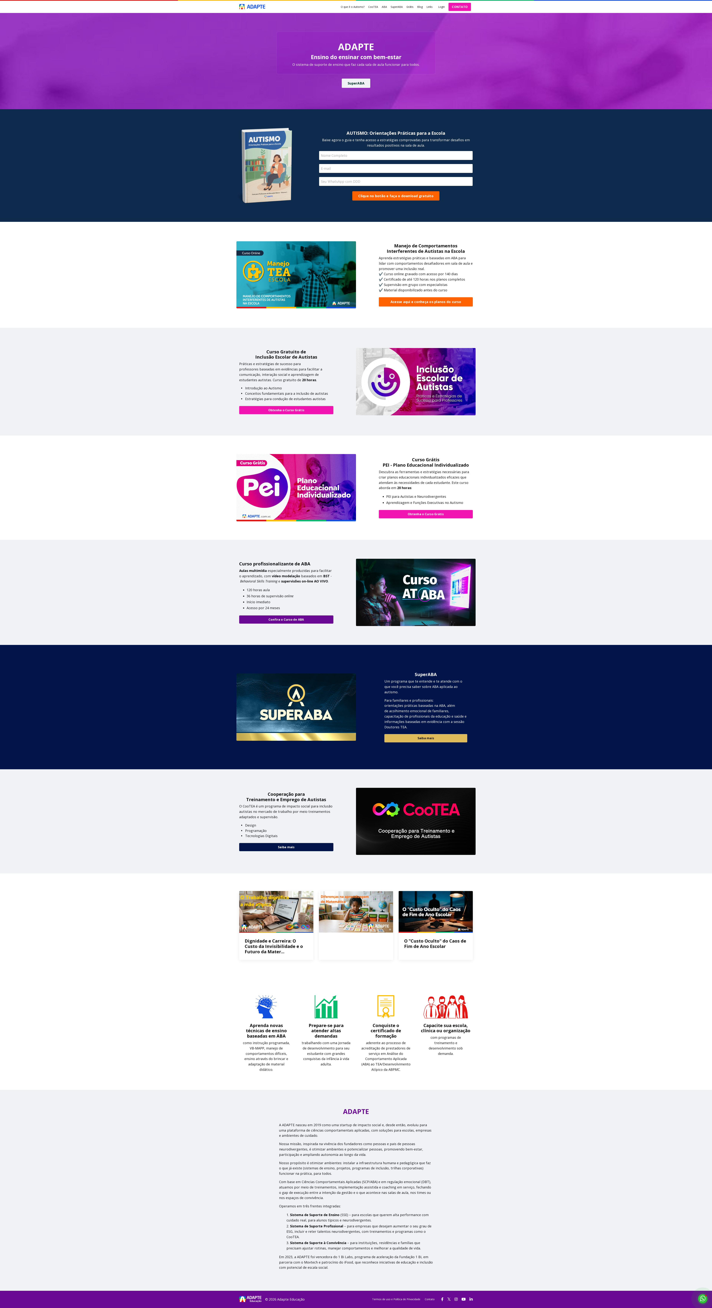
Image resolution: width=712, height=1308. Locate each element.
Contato (430, 1299)
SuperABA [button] (356, 83)
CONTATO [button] (460, 7)
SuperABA (397, 7)
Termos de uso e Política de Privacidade (396, 1299)
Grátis (409, 7)
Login (441, 7)
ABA (384, 7)
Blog (420, 7)
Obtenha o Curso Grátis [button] (286, 410)
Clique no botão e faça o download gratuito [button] (396, 196)
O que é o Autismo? (353, 7)
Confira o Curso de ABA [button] (286, 619)
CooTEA (373, 7)
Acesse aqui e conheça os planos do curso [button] (425, 301)
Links (429, 7)
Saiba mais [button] (426, 738)
